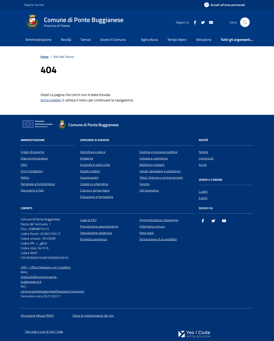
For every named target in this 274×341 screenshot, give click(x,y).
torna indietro (51, 100)
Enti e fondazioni (32, 171)
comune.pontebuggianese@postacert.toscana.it (52, 291)
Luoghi (203, 191)
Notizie (203, 151)
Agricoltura (149, 39)
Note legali (146, 232)
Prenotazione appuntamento (99, 226)
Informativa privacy (152, 226)
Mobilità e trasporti (151, 164)
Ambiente (86, 158)
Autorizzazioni (89, 177)
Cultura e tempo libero (95, 190)
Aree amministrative (34, 158)
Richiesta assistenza (93, 239)
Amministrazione (38, 39)
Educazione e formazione (96, 196)
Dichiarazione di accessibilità (158, 239)
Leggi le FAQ (88, 220)
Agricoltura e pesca (92, 151)
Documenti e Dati (32, 190)
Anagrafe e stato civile (95, 164)
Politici (25, 177)
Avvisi (203, 164)
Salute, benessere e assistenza (159, 171)
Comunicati (206, 158)
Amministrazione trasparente (158, 220)
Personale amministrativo (38, 184)
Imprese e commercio (153, 158)
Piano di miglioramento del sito (93, 315)
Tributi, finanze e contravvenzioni (161, 177)
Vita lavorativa (149, 190)
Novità (66, 39)
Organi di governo (32, 151)
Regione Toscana (34, 5)
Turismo (144, 184)
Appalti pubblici (90, 171)
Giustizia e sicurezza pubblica (158, 151)
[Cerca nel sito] (245, 22)
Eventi (203, 198)
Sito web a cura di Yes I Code (44, 331)
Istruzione (203, 39)
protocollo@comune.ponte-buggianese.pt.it (39, 279)
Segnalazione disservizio (96, 232)
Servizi (86, 39)
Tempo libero (177, 39)
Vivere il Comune (113, 39)
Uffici (24, 164)
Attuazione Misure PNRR (37, 315)
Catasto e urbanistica (94, 184)
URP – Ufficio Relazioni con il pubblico (46, 267)
